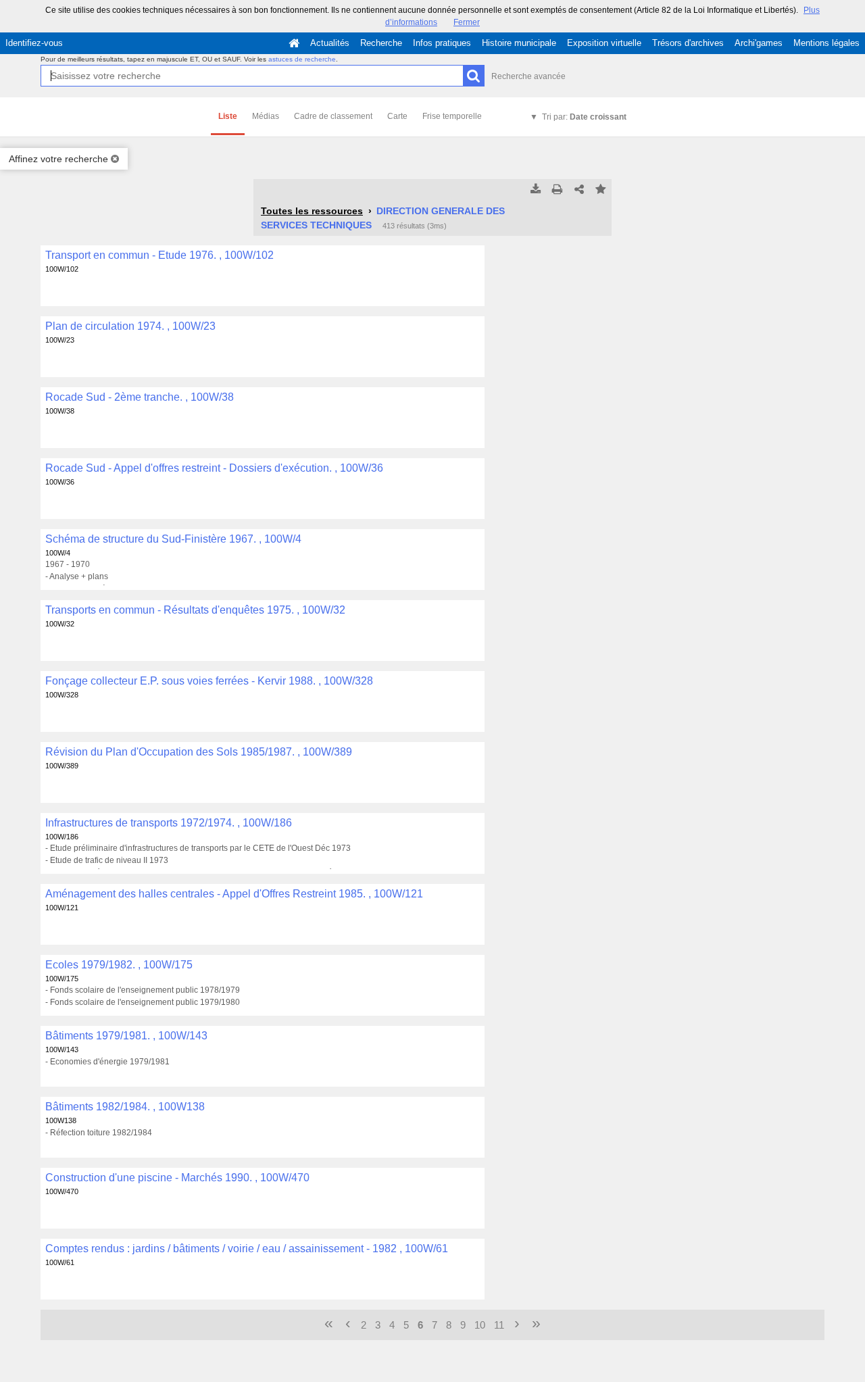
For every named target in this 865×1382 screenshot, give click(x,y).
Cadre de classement (333, 116)
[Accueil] (294, 43)
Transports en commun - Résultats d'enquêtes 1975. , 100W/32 (195, 610)
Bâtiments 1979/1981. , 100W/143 (126, 1035)
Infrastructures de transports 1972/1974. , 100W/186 (168, 823)
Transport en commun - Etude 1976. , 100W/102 (159, 255)
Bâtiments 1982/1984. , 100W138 (125, 1106)
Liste (227, 116)
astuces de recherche (302, 59)
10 (479, 1325)
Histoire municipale (519, 43)
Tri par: (584, 117)
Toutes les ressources (312, 210)
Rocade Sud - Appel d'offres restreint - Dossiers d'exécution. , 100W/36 (214, 468)
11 (499, 1325)
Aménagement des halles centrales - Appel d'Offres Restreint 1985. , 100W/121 (234, 893)
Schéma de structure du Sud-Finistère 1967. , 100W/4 (173, 539)
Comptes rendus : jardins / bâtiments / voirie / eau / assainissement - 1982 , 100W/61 (246, 1248)
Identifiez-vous (34, 43)
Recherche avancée (528, 76)
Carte (397, 116)
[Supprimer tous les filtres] (115, 158)
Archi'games (759, 43)
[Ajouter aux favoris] (601, 190)
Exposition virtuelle (604, 43)
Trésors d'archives (688, 43)
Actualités (329, 43)
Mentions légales (826, 43)
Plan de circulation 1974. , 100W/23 (130, 326)
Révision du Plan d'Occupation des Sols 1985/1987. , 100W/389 (198, 752)
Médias (265, 116)
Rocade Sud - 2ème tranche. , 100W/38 (139, 397)
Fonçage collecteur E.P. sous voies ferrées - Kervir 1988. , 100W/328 (209, 681)
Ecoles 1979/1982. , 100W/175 (119, 964)
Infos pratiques (442, 43)
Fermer (466, 22)
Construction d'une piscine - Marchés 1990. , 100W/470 (177, 1177)
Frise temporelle (452, 116)
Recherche (381, 43)
